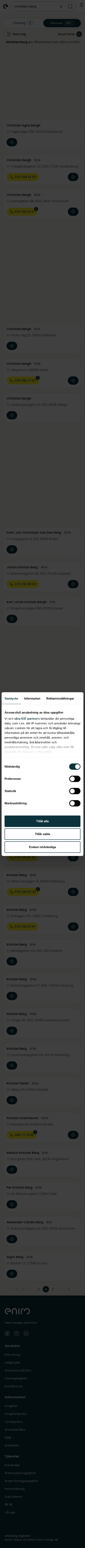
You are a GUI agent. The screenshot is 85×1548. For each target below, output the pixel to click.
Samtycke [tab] (11, 698)
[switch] (74, 779)
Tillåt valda (42, 834)
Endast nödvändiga (42, 847)
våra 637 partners (27, 718)
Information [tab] (32, 698)
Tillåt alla (42, 821)
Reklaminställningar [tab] (60, 698)
